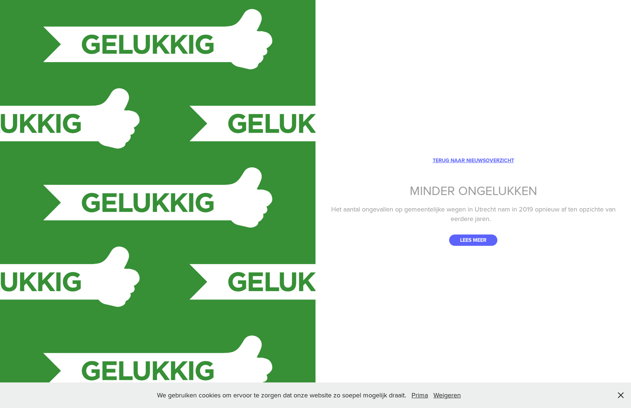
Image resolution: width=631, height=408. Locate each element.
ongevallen (377, 209)
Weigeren (447, 395)
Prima (420, 395)
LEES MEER (473, 240)
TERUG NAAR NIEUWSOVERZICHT (473, 160)
